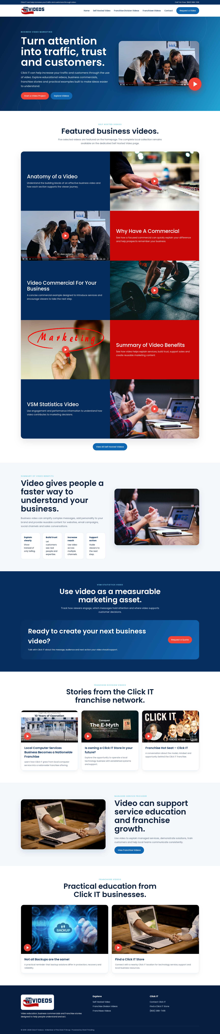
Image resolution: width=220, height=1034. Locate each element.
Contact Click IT (158, 1001)
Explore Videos (61, 95)
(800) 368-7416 (157, 1010)
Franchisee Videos (152, 10)
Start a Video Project (35, 95)
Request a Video (188, 10)
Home (87, 10)
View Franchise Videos (129, 850)
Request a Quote (180, 639)
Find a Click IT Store (159, 1006)
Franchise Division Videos (126, 10)
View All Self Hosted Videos (110, 446)
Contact (168, 10)
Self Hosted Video (101, 10)
